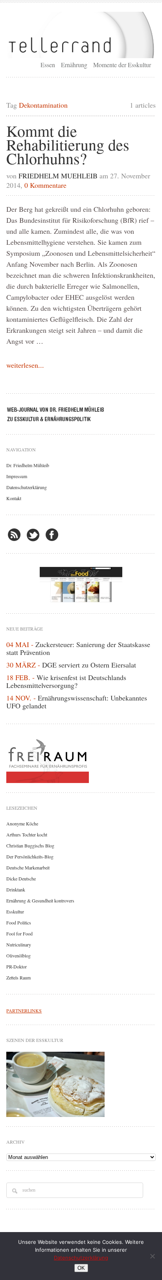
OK (81, 1268)
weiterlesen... (25, 365)
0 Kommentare (45, 185)
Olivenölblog (18, 955)
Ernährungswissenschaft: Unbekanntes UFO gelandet (76, 701)
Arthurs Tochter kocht (26, 834)
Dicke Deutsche (21, 878)
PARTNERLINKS (24, 1010)
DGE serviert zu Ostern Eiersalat (89, 664)
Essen (47, 65)
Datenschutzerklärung (26, 487)
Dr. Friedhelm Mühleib (27, 465)
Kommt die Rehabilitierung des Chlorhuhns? (67, 144)
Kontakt (13, 498)
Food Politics (18, 922)
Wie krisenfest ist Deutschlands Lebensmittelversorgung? (66, 681)
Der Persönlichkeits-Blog (29, 856)
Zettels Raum (18, 977)
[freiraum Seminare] (80, 759)
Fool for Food (19, 933)
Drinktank (15, 889)
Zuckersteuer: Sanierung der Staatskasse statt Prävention (78, 648)
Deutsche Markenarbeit (28, 867)
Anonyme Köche (22, 823)
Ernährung (74, 65)
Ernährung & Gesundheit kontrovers (40, 900)
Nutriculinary (18, 944)
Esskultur (15, 911)
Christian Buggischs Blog (30, 845)
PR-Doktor (16, 966)
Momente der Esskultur (122, 65)
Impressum (16, 476)
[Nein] (152, 1256)
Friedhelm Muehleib (58, 175)
